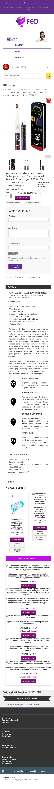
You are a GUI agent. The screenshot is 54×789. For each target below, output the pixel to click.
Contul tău (7, 757)
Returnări (6, 734)
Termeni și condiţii (11, 720)
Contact (19, 45)
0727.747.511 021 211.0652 (12, 39)
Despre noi (7, 718)
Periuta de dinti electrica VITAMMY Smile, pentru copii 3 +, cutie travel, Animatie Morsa (17, 524)
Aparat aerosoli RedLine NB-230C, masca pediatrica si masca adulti (28, 623)
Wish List (6, 761)
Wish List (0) (20, 7)
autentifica (23, 3)
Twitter (31, 771)
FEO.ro (6, 778)
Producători (7, 745)
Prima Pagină (8, 7)
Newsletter (7, 764)
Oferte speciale (9, 748)
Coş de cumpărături (43, 7)
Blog (17, 51)
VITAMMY (19, 182)
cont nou (44, 3)
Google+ (43, 771)
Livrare (5, 722)
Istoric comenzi (9, 759)
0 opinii (20, 277)
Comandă (28, 9)
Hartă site (6, 736)
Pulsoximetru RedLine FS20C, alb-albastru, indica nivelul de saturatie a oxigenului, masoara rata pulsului (28, 669)
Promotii (19, 57)
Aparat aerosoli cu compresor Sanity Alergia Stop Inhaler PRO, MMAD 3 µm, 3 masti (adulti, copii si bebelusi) (28, 649)
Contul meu (30, 7)
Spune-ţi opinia (34, 277)
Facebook (16, 771)
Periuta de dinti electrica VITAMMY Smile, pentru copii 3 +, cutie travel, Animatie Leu (40, 512)
